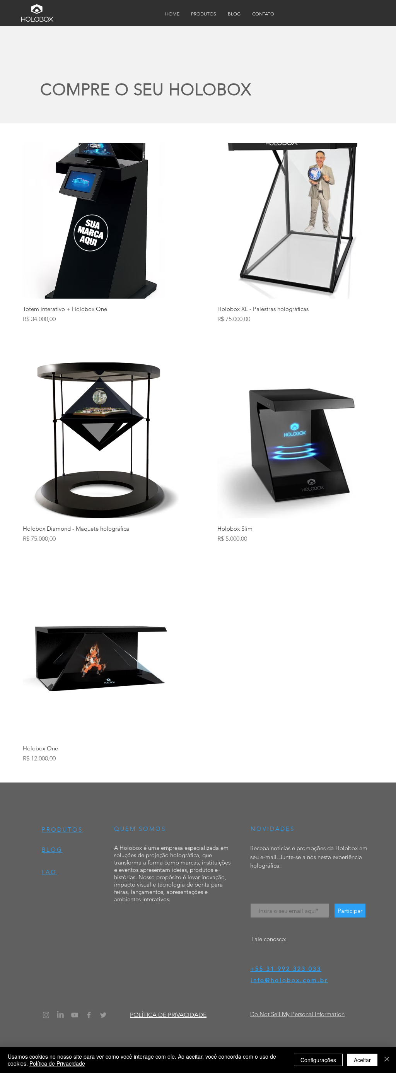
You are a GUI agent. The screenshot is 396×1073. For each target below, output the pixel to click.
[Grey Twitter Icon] (103, 1015)
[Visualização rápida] (101, 221)
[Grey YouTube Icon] (74, 1015)
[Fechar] (386, 1060)
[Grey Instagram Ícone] (46, 1015)
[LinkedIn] (60, 1015)
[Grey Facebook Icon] (89, 1015)
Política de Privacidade (57, 1063)
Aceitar (362, 1060)
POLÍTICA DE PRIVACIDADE (168, 1014)
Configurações (318, 1060)
